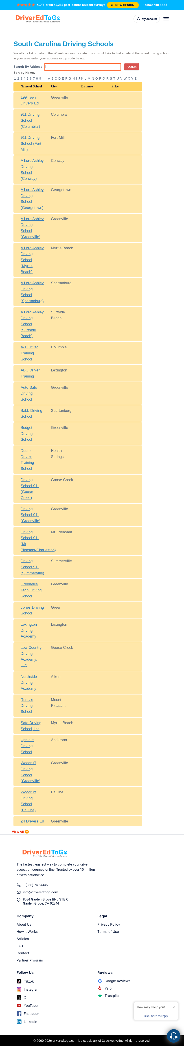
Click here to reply (156, 1016)
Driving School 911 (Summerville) (32, 567)
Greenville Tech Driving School (31, 590)
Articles (23, 939)
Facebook (31, 1013)
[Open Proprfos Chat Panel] (173, 1036)
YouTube (31, 1005)
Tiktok (29, 981)
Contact (23, 953)
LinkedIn (30, 1022)
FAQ (20, 946)
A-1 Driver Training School (29, 353)
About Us (24, 924)
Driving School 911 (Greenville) (30, 515)
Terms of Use (108, 931)
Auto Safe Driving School (29, 393)
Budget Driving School (27, 433)
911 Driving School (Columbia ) (30, 120)
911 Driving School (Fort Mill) (31, 143)
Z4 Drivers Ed (32, 821)
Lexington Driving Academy (29, 630)
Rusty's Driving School (27, 706)
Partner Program (30, 960)
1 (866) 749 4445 (155, 5)
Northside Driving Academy (29, 682)
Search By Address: (28, 66)
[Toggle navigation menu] (166, 19)
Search (132, 67)
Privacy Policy (108, 924)
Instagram (31, 989)
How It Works (27, 931)
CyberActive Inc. (113, 1040)
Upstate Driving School (27, 746)
